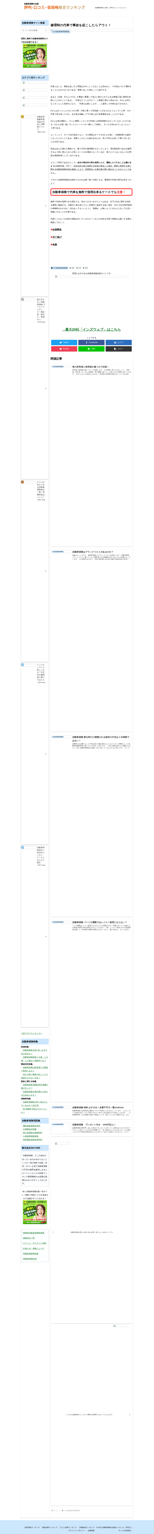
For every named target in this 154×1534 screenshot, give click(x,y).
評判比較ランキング (32, 1527)
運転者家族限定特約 (31, 1126)
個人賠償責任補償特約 (32, 1133)
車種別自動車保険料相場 (33, 1233)
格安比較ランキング (49, 1527)
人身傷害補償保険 (30, 1136)
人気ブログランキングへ (31, 1033)
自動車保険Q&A (30, 1259)
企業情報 (91, 1530)
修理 (86, 268)
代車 (79, 268)
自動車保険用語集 (30, 1254)
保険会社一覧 (29, 1238)
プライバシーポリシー (76, 1530)
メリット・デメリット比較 (34, 1243)
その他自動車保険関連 (60, 268)
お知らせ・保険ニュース (33, 1248)
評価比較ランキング (86, 1527)
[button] (119, 349)
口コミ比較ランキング (68, 1527)
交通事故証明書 (29, 1129)
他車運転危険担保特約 (32, 1140)
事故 (72, 268)
